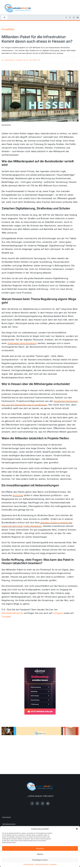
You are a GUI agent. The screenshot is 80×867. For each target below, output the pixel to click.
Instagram (58, 613)
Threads (6, 616)
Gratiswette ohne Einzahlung (22, 343)
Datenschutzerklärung (42, 864)
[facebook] (66, 17)
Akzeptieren (40, 848)
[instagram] (74, 17)
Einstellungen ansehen (40, 860)
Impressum (53, 864)
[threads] (43, 803)
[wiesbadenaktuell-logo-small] (17, 5)
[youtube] (77, 17)
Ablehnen (40, 854)
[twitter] (70, 17)
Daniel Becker (9, 60)
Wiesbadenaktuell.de (12, 613)
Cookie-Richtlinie (28, 864)
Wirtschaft (18, 495)
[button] (77, 829)
